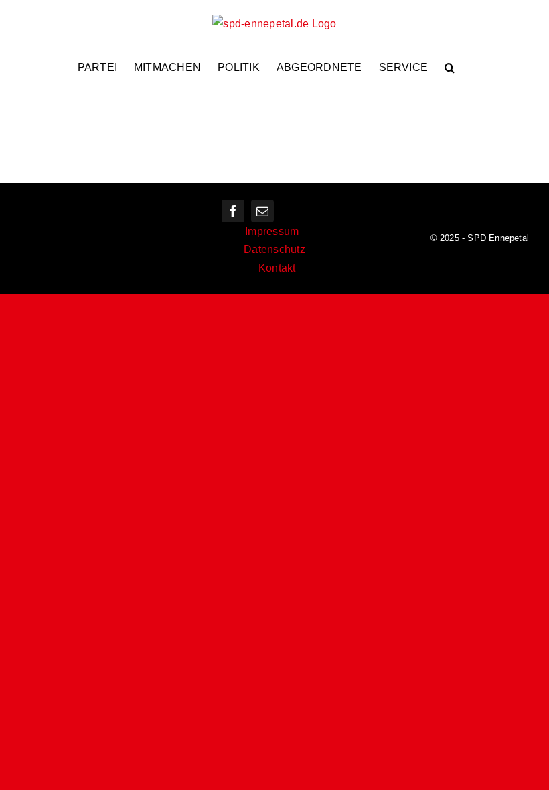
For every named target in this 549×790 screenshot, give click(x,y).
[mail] (262, 211)
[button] (450, 68)
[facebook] (233, 211)
